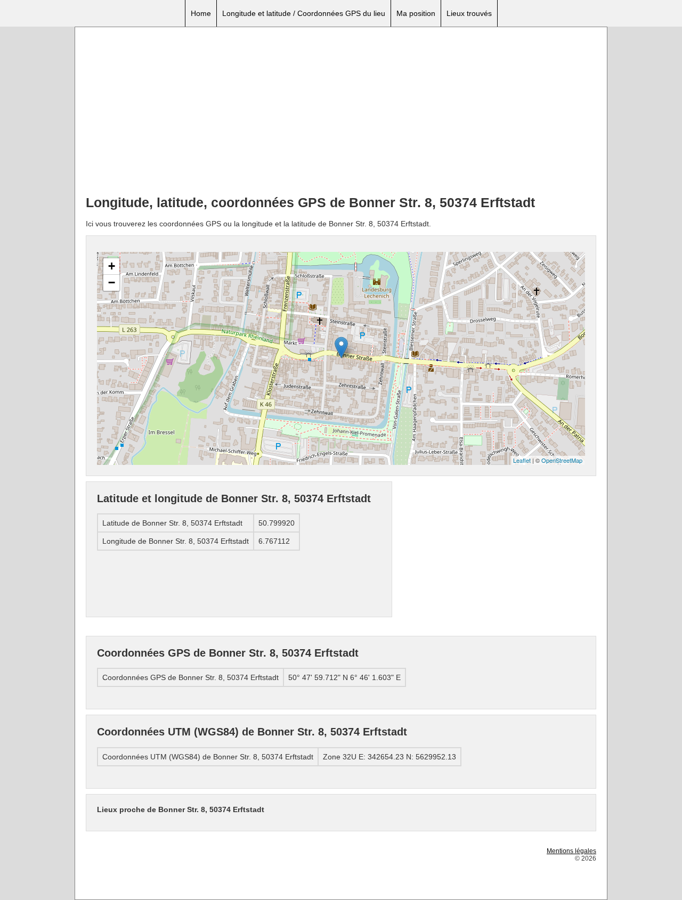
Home (201, 13)
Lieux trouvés (469, 13)
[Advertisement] (341, 112)
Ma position (415, 13)
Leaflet (522, 460)
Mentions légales (571, 851)
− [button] (111, 282)
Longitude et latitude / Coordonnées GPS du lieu (303, 13)
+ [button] (111, 266)
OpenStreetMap (561, 460)
